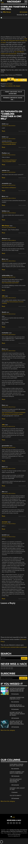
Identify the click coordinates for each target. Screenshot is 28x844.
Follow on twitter (4, 668)
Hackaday (14, 1)
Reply (3, 131)
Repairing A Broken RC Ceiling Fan (12, 98)
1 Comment (14, 792)
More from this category (8, 730)
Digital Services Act (16, 833)
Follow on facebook (2, 668)
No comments (15, 702)
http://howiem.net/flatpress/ (9, 187)
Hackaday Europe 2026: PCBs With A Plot (17, 698)
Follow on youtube (7, 668)
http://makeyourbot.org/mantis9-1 (10, 282)
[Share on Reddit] (7, 14)
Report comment (22, 131)
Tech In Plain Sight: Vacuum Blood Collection (16, 780)
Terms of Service (7, 833)
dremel (10, 86)
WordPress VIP (17, 836)
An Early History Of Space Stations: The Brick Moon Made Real (17, 722)
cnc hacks (9, 84)
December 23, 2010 (22, 15)
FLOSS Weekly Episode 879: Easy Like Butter (16, 765)
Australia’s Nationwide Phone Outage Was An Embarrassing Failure (17, 690)
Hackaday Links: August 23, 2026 (17, 788)
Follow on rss (9, 668)
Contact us (12, 668)
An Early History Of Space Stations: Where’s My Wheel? (17, 714)
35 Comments (15, 785)
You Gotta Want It (15, 795)
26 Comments (15, 718)
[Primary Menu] (26, 1)
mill (14, 86)
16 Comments (15, 694)
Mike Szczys (7, 12)
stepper (18, 86)
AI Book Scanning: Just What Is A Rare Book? (17, 772)
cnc (7, 86)
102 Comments (15, 776)
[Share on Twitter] (3, 14)
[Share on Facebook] (1, 14)
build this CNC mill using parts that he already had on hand (14, 40)
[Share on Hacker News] (5, 14)
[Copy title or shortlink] (9, 14)
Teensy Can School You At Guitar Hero (12, 92)
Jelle (3, 296)
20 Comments (15, 727)
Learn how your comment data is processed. (14, 647)
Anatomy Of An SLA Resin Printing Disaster (17, 705)
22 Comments (23, 12)
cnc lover (4, 522)
